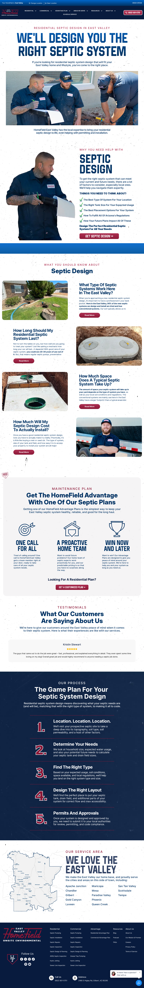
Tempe (122, 895)
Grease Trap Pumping (77, 956)
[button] (36, 11)
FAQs (115, 942)
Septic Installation (56, 937)
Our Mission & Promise (133, 937)
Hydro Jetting (54, 961)
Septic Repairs (55, 942)
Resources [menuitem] (95, 11)
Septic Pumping (55, 933)
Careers (128, 942)
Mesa (95, 890)
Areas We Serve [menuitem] (79, 11)
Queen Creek (100, 904)
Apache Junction (76, 886)
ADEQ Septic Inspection (58, 956)
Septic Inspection (56, 947)
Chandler (71, 890)
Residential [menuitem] (29, 11)
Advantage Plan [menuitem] (61, 11)
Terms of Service (131, 951)
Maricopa (97, 886)
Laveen (70, 904)
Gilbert (70, 895)
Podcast (116, 937)
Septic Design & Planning (58, 951)
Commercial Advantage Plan (100, 937)
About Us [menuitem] (109, 11)
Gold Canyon (73, 899)
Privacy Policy (130, 947)
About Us (129, 933)
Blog (114, 933)
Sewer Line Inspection (57, 965)
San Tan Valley (127, 886)
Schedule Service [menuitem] (70, 14)
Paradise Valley (101, 895)
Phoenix (97, 899)
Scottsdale (124, 890)
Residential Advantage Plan (100, 933)
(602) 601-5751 (134, 12)
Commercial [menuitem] (44, 11)
